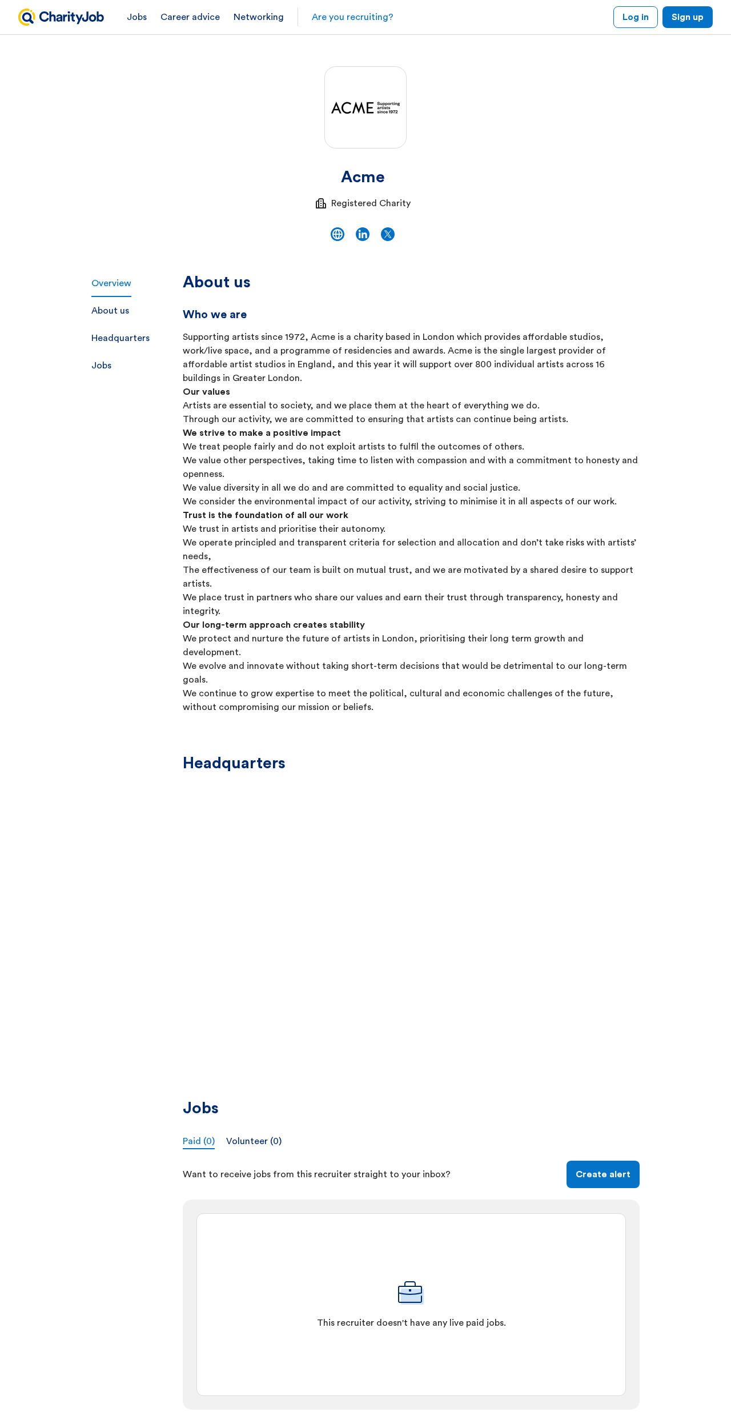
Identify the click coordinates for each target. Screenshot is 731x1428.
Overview (111, 283)
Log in (635, 17)
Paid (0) (199, 1141)
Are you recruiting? (352, 17)
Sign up (688, 17)
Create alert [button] (603, 1174)
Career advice (190, 17)
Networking (259, 17)
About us (110, 310)
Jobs (137, 17)
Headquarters (120, 338)
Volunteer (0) (254, 1141)
